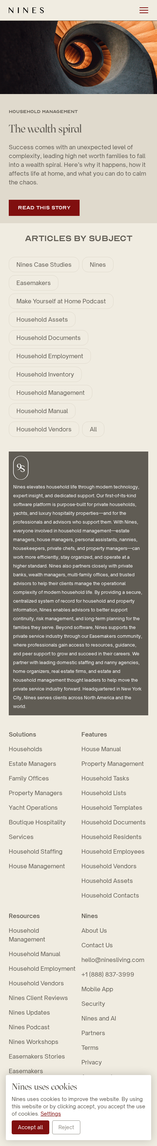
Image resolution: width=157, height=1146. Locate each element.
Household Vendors (44, 429)
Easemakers (33, 282)
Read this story (44, 208)
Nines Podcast (29, 1027)
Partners (93, 1033)
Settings (51, 1114)
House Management (37, 866)
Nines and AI (98, 1018)
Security (93, 1003)
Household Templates (111, 807)
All (93, 429)
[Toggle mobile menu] (144, 10)
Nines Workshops (33, 1041)
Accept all (30, 1127)
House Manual (101, 749)
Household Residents (111, 836)
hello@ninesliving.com (112, 959)
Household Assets (42, 319)
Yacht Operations (33, 807)
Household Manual (42, 411)
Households (25, 749)
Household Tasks (105, 778)
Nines (98, 264)
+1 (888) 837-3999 (107, 974)
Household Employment (49, 356)
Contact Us (97, 945)
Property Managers (35, 793)
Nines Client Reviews (38, 997)
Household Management (50, 392)
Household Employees (113, 851)
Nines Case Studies (44, 264)
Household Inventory (45, 374)
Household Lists (103, 793)
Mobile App (97, 989)
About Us (94, 930)
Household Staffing (35, 851)
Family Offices (29, 778)
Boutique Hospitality (37, 822)
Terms (90, 1047)
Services (21, 836)
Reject (66, 1127)
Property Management (112, 763)
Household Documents (48, 337)
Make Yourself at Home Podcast (61, 301)
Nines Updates (29, 1012)
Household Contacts (110, 895)
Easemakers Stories (37, 1056)
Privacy (91, 1062)
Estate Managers (32, 763)
